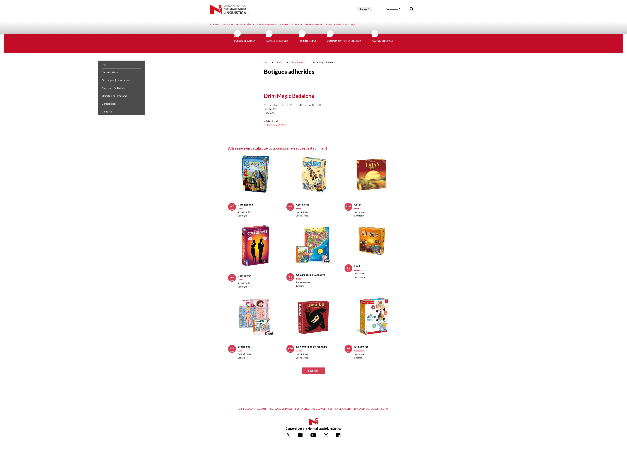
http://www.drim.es (275, 124)
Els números (361, 346)
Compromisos (109, 103)
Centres (363, 9)
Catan (357, 204)
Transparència (245, 24)
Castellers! (302, 204)
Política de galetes (340, 408)
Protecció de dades (281, 408)
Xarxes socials (392, 9)
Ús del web (319, 408)
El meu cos (244, 346)
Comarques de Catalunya (310, 274)
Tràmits (283, 24)
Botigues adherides (289, 71)
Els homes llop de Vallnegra (311, 346)
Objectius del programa (114, 95)
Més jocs (313, 370)
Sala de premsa (266, 24)
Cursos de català (244, 41)
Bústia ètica (302, 408)
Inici (104, 64)
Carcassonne (245, 204)
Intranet (296, 24)
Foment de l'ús (307, 41)
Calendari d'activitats (113, 88)
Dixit (357, 265)
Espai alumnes (313, 24)
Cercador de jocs (111, 72)
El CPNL (214, 24)
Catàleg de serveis (277, 41)
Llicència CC (361, 408)
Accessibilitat (379, 408)
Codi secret (244, 275)
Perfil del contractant (251, 408)
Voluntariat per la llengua (344, 41)
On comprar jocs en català (116, 80)
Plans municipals (382, 41)
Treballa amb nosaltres (340, 24)
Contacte (227, 24)
